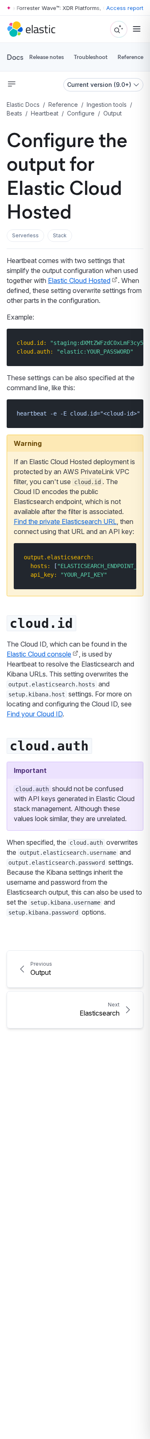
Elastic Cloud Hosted (79, 280)
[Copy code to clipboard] (131, 342)
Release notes (46, 57)
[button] (25, 235)
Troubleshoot (91, 57)
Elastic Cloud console (39, 654)
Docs (15, 57)
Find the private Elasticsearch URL (65, 521)
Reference (130, 57)
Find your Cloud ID (34, 714)
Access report (124, 8)
